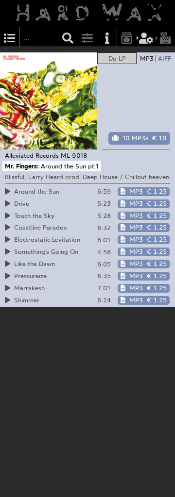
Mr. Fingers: (22, 166)
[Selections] (9, 37)
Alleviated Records (32, 155)
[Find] (68, 37)
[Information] (107, 37)
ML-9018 (74, 155)
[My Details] (146, 37)
